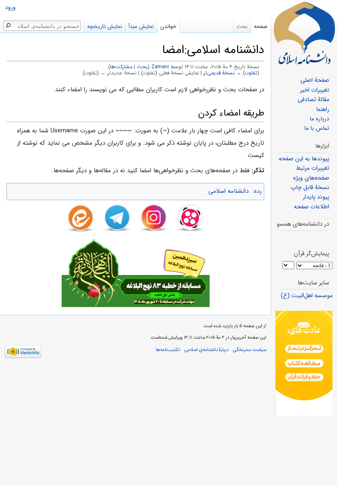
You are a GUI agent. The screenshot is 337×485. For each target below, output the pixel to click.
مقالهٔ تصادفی (313, 99)
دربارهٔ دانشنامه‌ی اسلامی (207, 349)
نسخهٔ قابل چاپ (310, 187)
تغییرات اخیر (314, 90)
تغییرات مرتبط (312, 168)
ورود (10, 7)
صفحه (261, 26)
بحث (142, 67)
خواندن (168, 26)
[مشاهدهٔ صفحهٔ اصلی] (304, 33)
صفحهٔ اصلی (314, 80)
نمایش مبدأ (141, 26)
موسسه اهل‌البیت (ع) (306, 295)
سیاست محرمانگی (249, 349)
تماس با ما (316, 128)
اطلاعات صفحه (311, 207)
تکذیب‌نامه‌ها (168, 349)
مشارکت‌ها (121, 67)
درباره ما (319, 119)
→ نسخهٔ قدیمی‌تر (222, 73)
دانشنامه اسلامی (228, 191)
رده (258, 191)
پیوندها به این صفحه (304, 159)
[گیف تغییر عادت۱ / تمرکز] (303, 363)
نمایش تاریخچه (104, 26)
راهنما (322, 109)
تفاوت (251, 73)
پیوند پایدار (316, 197)
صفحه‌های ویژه (311, 178)
